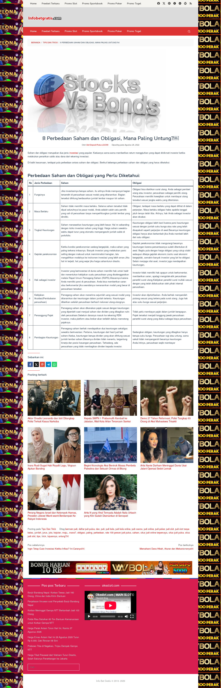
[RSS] (190, 3)
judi (102, 529)
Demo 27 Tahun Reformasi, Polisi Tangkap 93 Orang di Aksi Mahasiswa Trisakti (165, 419)
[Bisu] (126, 616)
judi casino (137, 529)
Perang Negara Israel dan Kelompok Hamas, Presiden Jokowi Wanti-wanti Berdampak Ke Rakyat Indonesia (52, 515)
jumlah (38, 532)
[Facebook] (158, 3)
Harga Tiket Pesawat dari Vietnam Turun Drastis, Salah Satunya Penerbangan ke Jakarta (52, 656)
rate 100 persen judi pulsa (118, 532)
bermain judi (71, 529)
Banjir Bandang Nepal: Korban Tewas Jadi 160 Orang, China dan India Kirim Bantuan (51, 594)
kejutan (57, 532)
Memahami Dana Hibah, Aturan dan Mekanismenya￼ (166, 546)
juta (50, 532)
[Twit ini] (36, 364)
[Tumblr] (174, 3)
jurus (44, 532)
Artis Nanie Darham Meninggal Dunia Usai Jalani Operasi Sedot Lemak (163, 467)
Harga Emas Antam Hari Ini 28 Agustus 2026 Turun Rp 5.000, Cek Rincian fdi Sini (53, 638)
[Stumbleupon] (180, 3)
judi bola (110, 529)
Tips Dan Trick (48, 529)
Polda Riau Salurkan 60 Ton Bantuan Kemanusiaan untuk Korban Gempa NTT (53, 620)
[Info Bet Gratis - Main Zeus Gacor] (45, 18)
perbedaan (99, 532)
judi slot (170, 529)
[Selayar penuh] (132, 616)
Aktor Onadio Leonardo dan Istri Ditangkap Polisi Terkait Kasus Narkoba (51, 419)
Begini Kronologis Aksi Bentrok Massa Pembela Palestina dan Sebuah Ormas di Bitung (110, 467)
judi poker (160, 529)
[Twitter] (164, 3)
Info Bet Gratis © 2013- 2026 (110, 680)
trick (44, 536)
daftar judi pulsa (87, 529)
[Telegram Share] (48, 364)
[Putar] (89, 616)
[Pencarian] (189, 31)
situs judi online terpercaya (154, 532)
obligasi (81, 532)
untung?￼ (64, 536)
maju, (65, 532)
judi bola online (123, 529)
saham (135, 532)
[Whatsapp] (54, 364)
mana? (72, 532)
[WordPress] (185, 3)
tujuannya (52, 536)
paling (89, 532)
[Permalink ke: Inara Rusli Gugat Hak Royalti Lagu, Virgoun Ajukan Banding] (54, 445)
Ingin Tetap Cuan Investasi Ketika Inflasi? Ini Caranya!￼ (56, 546)
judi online (149, 529)
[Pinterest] (169, 3)
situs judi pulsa (176, 532)
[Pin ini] (42, 364)
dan (98, 529)
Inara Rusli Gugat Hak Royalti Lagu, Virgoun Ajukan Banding (52, 467)
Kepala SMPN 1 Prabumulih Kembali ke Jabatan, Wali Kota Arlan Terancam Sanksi (107, 419)
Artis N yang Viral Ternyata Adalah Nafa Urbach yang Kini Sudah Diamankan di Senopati (110, 514)
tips (38, 536)
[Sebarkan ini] (30, 364)
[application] (110, 605)
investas (73, 152)
